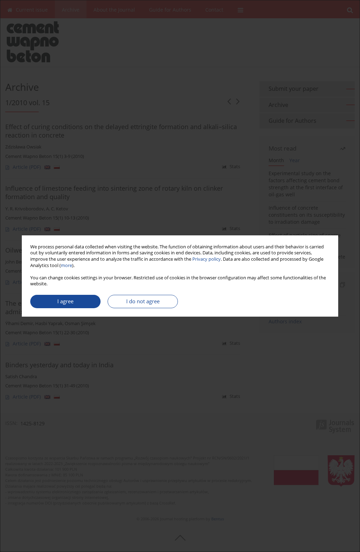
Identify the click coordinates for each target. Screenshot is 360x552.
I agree (65, 301)
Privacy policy (206, 259)
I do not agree (143, 301)
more (66, 265)
